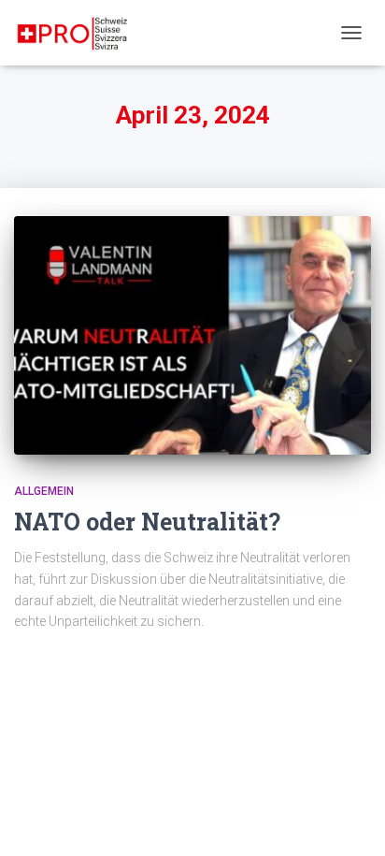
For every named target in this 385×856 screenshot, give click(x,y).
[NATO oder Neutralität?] (192, 335)
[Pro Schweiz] (80, 32)
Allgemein (44, 491)
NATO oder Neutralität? (147, 521)
